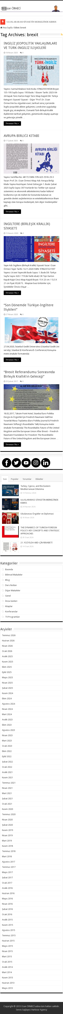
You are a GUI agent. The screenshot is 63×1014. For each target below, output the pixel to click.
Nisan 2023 (7, 735)
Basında (9, 569)
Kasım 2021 (7, 777)
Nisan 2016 (7, 904)
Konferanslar (11, 611)
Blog (7, 580)
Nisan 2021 (7, 788)
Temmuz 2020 (8, 814)
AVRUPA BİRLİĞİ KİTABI (21, 136)
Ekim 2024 (7, 698)
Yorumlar (27, 479)
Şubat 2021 (7, 798)
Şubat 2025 (7, 688)
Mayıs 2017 (7, 872)
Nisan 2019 (7, 835)
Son (5, 479)
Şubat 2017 (7, 877)
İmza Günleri (11, 601)
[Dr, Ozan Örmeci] (31, 8)
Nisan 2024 (7, 709)
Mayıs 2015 (7, 946)
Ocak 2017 (7, 883)
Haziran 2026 (8, 640)
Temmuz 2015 (8, 935)
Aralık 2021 (7, 772)
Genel (8, 595)
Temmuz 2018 (8, 851)
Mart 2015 (7, 956)
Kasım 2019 (7, 830)
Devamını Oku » (12, 123)
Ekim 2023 (7, 725)
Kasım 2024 (7, 693)
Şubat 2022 (7, 761)
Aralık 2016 (7, 888)
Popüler (14, 479)
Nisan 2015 (7, 951)
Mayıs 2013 (7, 988)
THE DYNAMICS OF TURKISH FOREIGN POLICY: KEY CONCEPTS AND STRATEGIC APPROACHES (39, 530)
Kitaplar (9, 606)
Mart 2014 (7, 972)
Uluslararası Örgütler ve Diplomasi (37, 513)
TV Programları (12, 617)
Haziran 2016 (8, 893)
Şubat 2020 (7, 825)
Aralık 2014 (7, 967)
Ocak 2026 (7, 651)
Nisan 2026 (7, 646)
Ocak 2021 (7, 804)
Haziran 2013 (8, 983)
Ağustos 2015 (8, 930)
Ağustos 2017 (8, 861)
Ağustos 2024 (8, 703)
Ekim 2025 (7, 667)
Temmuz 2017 (8, 867)
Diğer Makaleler (12, 590)
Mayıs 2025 (7, 677)
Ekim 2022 (7, 751)
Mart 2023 (7, 740)
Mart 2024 (7, 714)
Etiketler (39, 479)
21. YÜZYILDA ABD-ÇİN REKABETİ (36, 542)
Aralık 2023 (7, 719)
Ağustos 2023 (8, 730)
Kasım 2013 (7, 977)
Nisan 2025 (7, 682)
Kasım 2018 (7, 846)
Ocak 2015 (7, 961)
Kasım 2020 (7, 809)
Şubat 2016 (7, 909)
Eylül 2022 (6, 756)
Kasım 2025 (7, 661)
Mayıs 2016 (7, 898)
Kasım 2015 (7, 925)
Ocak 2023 (7, 746)
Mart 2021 (7, 793)
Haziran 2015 (8, 940)
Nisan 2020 (7, 819)
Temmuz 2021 (8, 782)
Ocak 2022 (7, 767)
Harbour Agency (39, 1009)
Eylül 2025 (6, 672)
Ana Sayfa (7, 27)
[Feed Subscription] (62, 34)
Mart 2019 (7, 840)
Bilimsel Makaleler (14, 574)
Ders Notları (11, 585)
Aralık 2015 (7, 919)
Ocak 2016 (7, 914)
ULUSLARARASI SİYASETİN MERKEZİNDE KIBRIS (31, 22)
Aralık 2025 (7, 656)
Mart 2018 (7, 856)
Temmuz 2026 (8, 635)
